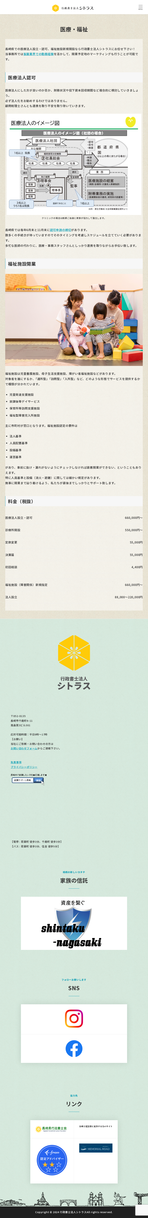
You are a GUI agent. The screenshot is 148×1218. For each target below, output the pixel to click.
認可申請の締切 (60, 230)
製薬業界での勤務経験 (38, 54)
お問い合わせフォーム (24, 748)
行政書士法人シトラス (73, 1212)
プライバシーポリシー (24, 767)
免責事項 (16, 762)
